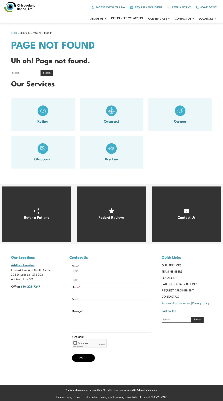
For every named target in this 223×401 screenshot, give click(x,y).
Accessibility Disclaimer (176, 303)
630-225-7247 (30, 286)
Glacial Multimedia (147, 390)
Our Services (157, 18)
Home (14, 33)
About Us (97, 18)
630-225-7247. (159, 397)
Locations (206, 18)
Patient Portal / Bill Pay (179, 284)
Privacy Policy (201, 303)
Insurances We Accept (127, 18)
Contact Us (183, 18)
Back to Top (169, 311)
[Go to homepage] (19, 7)
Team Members (172, 271)
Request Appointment (178, 290)
